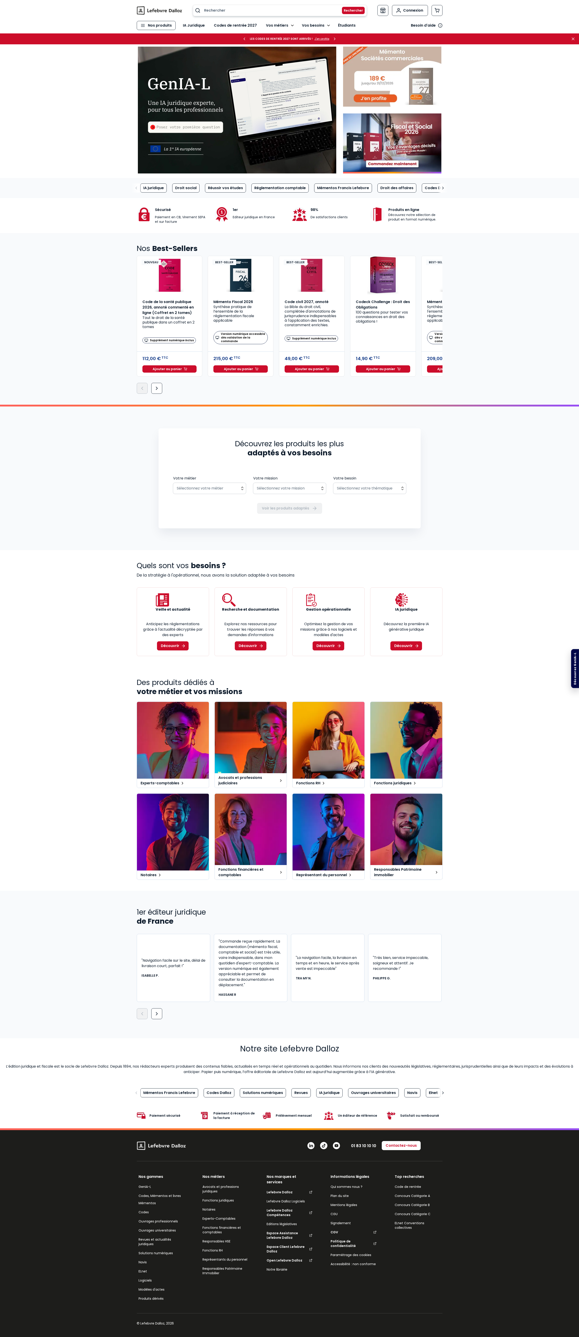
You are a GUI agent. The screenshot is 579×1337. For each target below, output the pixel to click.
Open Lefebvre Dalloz (284, 1260)
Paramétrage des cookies (351, 1255)
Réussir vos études (225, 188)
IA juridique (153, 188)
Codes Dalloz (437, 188)
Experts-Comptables (218, 1218)
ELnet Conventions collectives (409, 1225)
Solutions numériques (263, 1092)
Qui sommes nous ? (346, 1186)
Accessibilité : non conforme (353, 1264)
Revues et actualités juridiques (155, 1241)
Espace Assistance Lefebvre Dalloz (282, 1235)
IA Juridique (194, 25)
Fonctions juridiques (218, 1200)
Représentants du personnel (224, 1259)
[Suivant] (156, 388)
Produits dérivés (151, 1298)
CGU (334, 1214)
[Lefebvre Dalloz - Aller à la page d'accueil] (159, 10)
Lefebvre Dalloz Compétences (280, 1212)
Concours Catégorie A (412, 1196)
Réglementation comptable (280, 188)
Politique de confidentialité (343, 1243)
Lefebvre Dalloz (280, 1192)
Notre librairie (277, 1269)
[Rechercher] (350, 10)
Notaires (208, 1209)
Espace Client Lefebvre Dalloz (286, 1249)
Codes (144, 1212)
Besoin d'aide (423, 25)
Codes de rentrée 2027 (235, 25)
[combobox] (280, 10)
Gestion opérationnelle (328, 609)
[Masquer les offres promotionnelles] (574, 38)
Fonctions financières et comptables (221, 1229)
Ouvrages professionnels (158, 1221)
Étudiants (347, 25)
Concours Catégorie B (412, 1205)
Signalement (341, 1223)
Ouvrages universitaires (373, 1092)
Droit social (186, 188)
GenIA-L (145, 1186)
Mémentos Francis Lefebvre (343, 188)
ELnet (143, 1271)
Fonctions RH (212, 1250)
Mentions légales (344, 1205)
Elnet (433, 1092)
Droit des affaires (396, 188)
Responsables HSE (216, 1241)
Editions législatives (282, 1224)
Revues (301, 1092)
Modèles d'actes (151, 1289)
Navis (412, 1092)
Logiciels (145, 1280)
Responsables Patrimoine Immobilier (222, 1270)
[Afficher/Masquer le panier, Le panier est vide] (437, 10)
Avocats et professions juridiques (220, 1189)
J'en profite (321, 39)
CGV (334, 1232)
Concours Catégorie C (412, 1214)
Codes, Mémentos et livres (160, 1196)
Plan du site (340, 1196)
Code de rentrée (408, 1186)
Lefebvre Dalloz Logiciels (286, 1201)
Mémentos (147, 1203)
